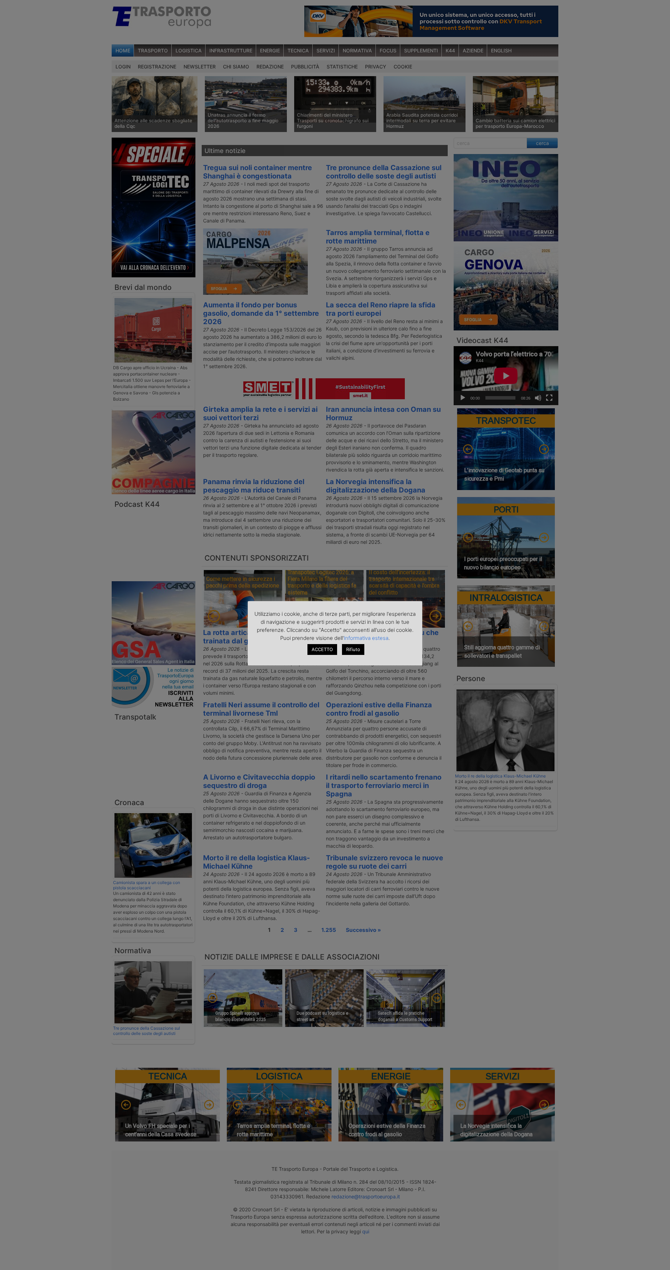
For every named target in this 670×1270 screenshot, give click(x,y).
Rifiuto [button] (353, 649)
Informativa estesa (366, 638)
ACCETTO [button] (322, 649)
